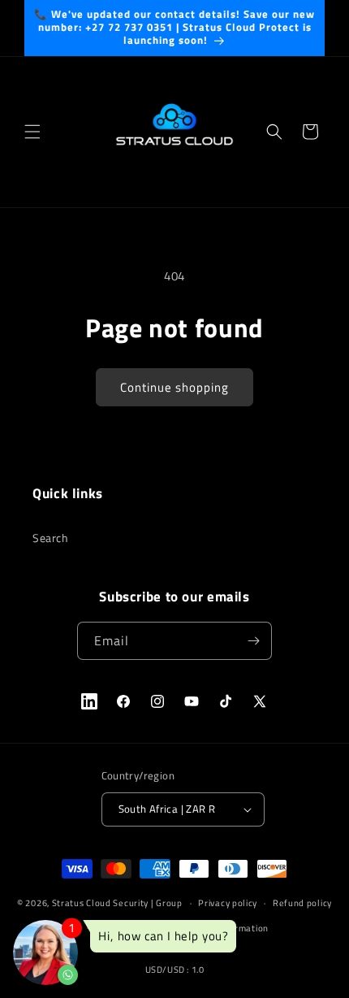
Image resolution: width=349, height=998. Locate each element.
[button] (32, 132)
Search (50, 537)
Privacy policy (227, 902)
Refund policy (302, 902)
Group (169, 902)
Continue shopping (174, 387)
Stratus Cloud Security (100, 902)
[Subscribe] (253, 641)
